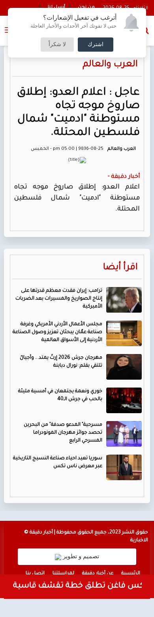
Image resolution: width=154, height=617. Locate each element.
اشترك (95, 44)
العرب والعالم (110, 65)
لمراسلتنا (63, 573)
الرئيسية (130, 573)
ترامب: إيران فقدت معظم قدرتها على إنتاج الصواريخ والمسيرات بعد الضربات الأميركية (58, 298)
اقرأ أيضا (120, 268)
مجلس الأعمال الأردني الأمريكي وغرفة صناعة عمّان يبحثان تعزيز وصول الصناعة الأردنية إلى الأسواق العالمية (57, 332)
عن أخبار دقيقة (97, 573)
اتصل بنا (35, 573)
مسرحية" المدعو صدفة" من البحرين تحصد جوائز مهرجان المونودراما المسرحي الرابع (63, 433)
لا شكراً (57, 44)
